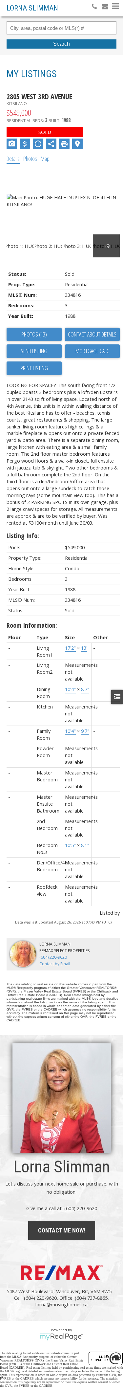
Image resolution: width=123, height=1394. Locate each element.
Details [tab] (13, 159)
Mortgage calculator (92, 351)
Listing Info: (23, 535)
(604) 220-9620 (53, 957)
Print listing (34, 368)
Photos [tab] (30, 159)
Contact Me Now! (61, 1230)
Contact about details (92, 334)
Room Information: (32, 625)
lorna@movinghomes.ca (61, 1304)
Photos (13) (34, 334)
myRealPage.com (61, 1336)
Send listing (34, 351)
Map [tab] (45, 159)
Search (61, 44)
